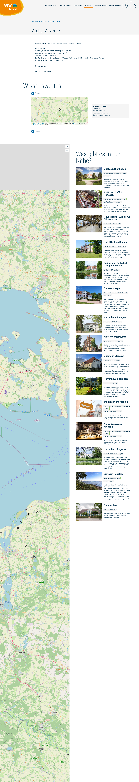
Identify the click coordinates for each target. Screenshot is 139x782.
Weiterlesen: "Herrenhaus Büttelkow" (104, 387)
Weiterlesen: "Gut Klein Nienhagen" (104, 178)
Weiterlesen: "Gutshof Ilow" (104, 512)
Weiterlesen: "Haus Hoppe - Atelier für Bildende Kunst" (104, 226)
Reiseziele (44, 21)
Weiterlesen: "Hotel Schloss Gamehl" (104, 250)
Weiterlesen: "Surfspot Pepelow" (104, 487)
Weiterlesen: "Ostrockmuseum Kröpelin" (104, 434)
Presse (126, 1)
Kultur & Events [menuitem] (101, 6)
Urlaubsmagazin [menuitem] (51, 6)
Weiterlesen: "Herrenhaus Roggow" (104, 458)
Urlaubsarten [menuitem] (65, 6)
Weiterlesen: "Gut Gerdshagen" (104, 300)
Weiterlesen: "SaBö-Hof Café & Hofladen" (104, 201)
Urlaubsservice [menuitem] (115, 6)
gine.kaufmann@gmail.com (101, 114)
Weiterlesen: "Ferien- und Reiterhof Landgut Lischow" (104, 273)
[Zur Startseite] (12, 8)
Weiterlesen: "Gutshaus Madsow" (104, 364)
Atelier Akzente (55, 21)
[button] (28, 514)
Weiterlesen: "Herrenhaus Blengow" (104, 324)
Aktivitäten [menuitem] (78, 6)
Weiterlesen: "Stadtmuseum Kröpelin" (104, 410)
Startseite (35, 21)
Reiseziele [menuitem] (88, 6)
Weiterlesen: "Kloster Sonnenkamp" (104, 343)
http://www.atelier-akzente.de (101, 115)
